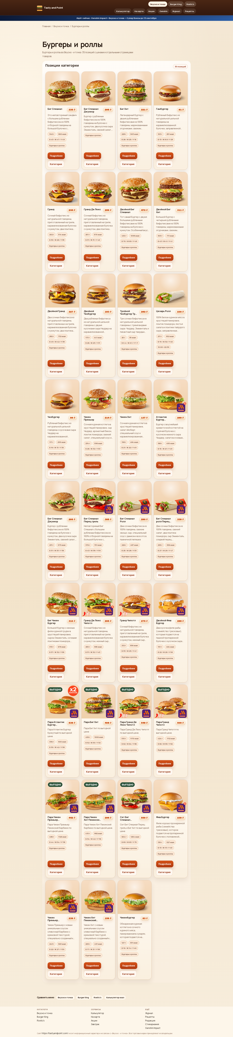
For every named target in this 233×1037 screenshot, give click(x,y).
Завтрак (95, 1024)
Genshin (163, 11)
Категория (56, 164)
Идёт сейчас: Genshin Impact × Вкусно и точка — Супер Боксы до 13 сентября (116, 18)
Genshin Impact (152, 1027)
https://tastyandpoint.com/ (55, 1033)
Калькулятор (123, 11)
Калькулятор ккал (115, 997)
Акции (151, 11)
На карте (138, 11)
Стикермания (152, 1024)
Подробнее (56, 155)
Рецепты (189, 11)
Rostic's (190, 4)
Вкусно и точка (157, 4)
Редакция (150, 1020)
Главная (46, 26)
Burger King (176, 4)
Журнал (176, 11)
